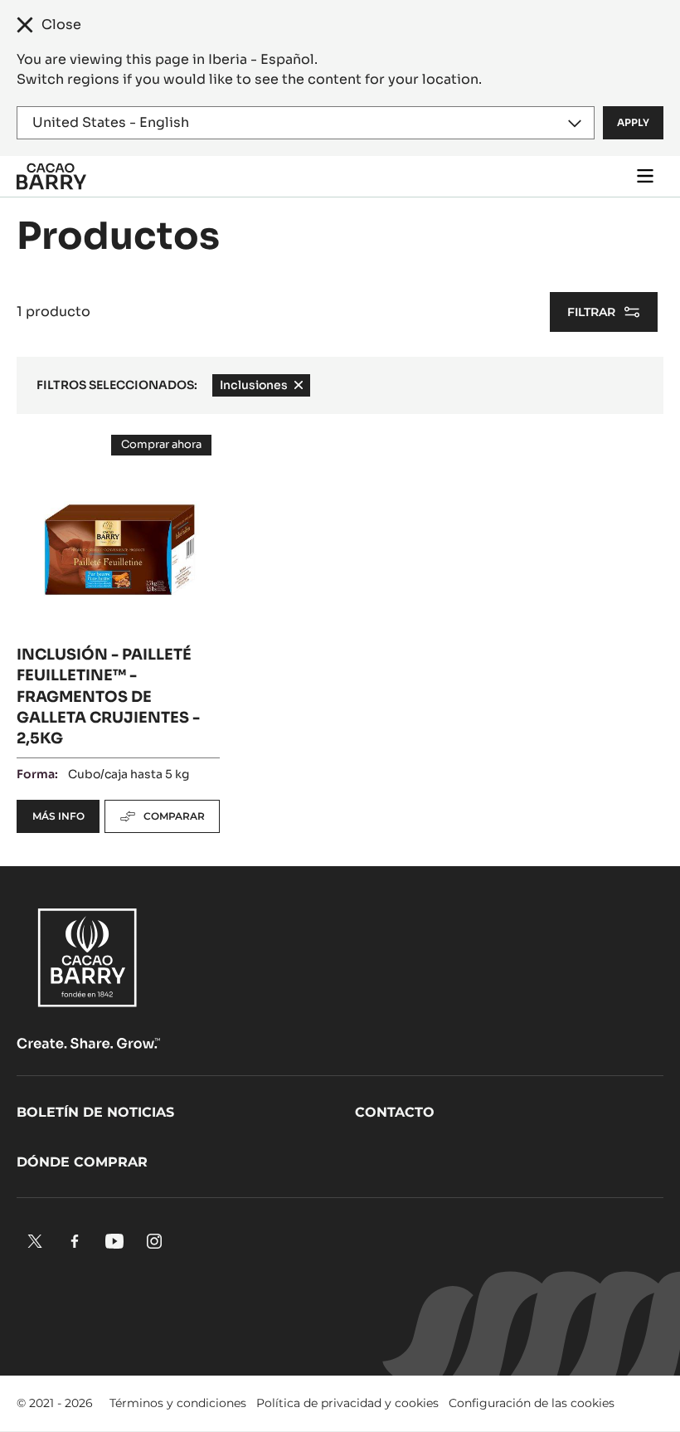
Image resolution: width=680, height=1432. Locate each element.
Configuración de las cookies (531, 1402)
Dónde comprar (82, 1162)
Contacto (395, 1112)
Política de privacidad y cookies (347, 1402)
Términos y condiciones (177, 1402)
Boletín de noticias (95, 1112)
